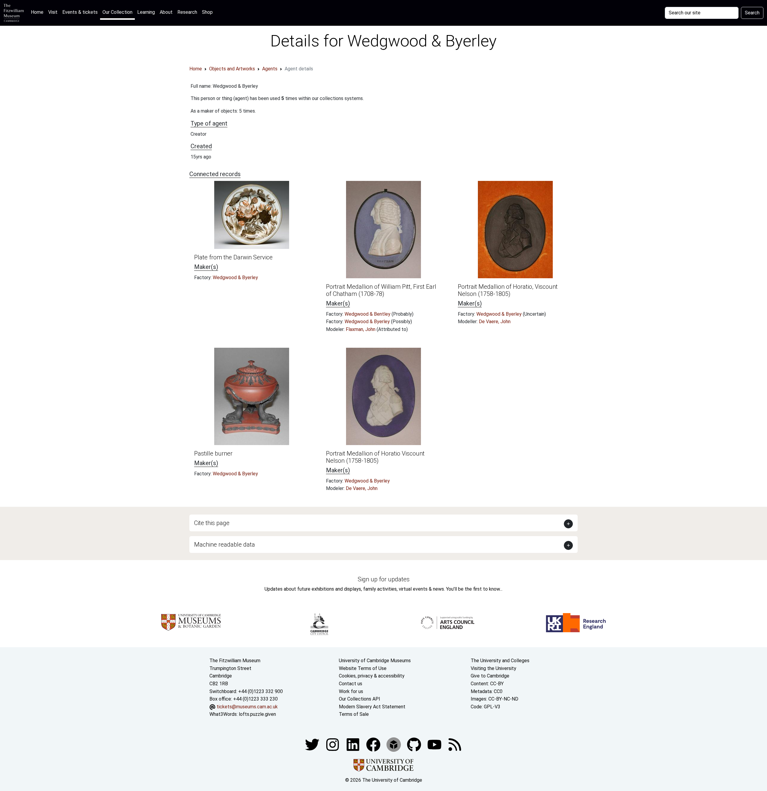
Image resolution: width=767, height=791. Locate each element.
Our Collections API (359, 699)
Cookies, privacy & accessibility (371, 676)
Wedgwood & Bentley (368, 314)
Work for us (351, 691)
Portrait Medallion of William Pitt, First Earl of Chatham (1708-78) (381, 290)
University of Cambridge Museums (375, 660)
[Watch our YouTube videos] (435, 744)
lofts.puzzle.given (257, 714)
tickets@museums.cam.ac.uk (247, 707)
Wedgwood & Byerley (235, 277)
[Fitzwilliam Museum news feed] (454, 744)
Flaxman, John (361, 329)
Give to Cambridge (490, 676)
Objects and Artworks (232, 69)
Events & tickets (80, 12)
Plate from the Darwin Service (233, 257)
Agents (269, 69)
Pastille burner (213, 453)
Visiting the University (493, 668)
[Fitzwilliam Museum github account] (414, 744)
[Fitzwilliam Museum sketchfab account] (394, 744)
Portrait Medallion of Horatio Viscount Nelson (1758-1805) (375, 457)
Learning (146, 12)
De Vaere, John (495, 321)
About (166, 12)
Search (752, 13)
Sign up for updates (384, 579)
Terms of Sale (354, 714)
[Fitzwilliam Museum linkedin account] (374, 744)
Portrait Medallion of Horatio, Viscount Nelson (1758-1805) (508, 290)
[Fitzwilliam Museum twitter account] (313, 744)
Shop (207, 12)
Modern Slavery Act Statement (372, 707)
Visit (53, 12)
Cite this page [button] (212, 523)
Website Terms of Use (362, 668)
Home (38, 12)
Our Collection (117, 12)
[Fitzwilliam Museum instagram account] (333, 744)
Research (187, 12)
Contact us (350, 683)
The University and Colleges (500, 660)
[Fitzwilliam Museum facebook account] (353, 744)
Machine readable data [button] (224, 544)
